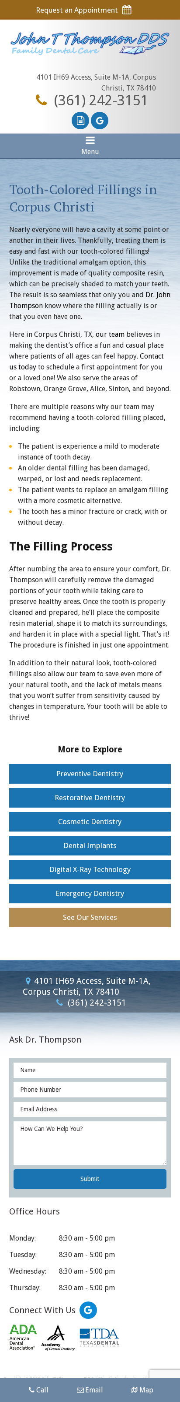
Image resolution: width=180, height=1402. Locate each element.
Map (146, 1390)
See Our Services (90, 917)
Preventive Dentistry (89, 773)
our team (110, 334)
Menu (90, 152)
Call (42, 1390)
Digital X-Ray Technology (90, 869)
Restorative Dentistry (90, 797)
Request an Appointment (78, 10)
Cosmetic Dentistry (89, 821)
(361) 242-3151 (100, 100)
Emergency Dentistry (89, 893)
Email (94, 1390)
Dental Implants (90, 845)
